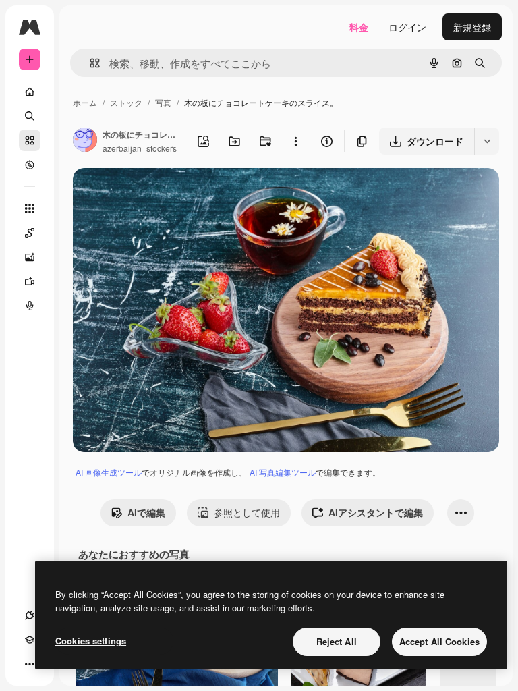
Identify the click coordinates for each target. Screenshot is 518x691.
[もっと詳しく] (29, 164)
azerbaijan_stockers (140, 148)
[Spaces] (29, 233)
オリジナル (165, 194)
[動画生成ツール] (29, 281)
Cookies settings (90, 640)
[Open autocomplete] (89, 63)
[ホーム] (29, 92)
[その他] (29, 664)
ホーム (85, 102)
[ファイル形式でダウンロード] (486, 141)
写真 (163, 102)
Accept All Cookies (439, 641)
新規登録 (472, 27)
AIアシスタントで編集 (375, 512)
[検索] (29, 116)
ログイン (407, 27)
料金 (358, 27)
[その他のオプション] (296, 141)
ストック (126, 102)
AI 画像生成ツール (109, 472)
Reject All (336, 641)
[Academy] (29, 640)
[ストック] (29, 140)
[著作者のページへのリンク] (85, 141)
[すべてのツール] (29, 208)
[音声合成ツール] (29, 305)
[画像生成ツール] (29, 257)
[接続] (29, 615)
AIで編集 (146, 512)
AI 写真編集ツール (283, 472)
